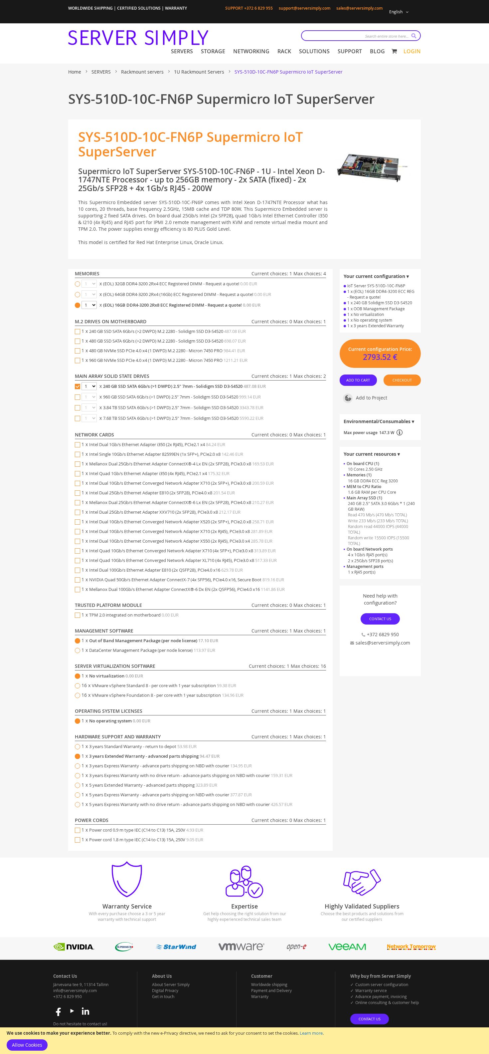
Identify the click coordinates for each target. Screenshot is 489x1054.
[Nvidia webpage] (74, 949)
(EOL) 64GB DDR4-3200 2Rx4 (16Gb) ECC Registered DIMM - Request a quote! (187, 294)
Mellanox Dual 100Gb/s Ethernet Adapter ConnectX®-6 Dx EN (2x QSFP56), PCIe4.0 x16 (187, 589)
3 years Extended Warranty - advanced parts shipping (154, 756)
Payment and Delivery (271, 990)
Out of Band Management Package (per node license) (153, 641)
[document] (244, 1041)
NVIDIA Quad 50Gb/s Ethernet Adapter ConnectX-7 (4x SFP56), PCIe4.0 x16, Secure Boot (186, 580)
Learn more (311, 1033)
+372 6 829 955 (258, 8)
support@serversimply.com (304, 8)
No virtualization (116, 676)
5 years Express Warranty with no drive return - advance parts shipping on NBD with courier (190, 804)
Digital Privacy (165, 990)
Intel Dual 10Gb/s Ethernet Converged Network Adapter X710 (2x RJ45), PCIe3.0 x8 (180, 531)
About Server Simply (171, 984)
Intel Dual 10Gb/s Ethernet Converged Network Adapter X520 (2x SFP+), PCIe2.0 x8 (181, 522)
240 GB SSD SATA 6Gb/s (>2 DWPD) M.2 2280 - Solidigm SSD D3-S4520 (167, 331)
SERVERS (101, 72)
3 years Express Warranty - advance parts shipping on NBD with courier (170, 766)
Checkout (402, 380)
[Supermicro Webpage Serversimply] (124, 949)
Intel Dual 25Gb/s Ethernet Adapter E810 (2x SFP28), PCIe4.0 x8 (162, 493)
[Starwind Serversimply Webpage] (175, 949)
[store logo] (138, 37)
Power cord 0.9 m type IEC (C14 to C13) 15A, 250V (146, 830)
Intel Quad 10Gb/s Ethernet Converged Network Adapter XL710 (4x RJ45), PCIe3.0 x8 (183, 560)
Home (75, 72)
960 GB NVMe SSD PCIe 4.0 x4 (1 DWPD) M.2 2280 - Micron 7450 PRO (168, 360)
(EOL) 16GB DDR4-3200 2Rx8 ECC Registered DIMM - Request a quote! (181, 305)
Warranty (259, 996)
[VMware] (241, 949)
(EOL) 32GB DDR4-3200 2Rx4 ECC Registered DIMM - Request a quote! (180, 284)
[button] (400, 12)
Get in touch (163, 996)
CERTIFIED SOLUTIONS (139, 8)
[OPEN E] (296, 949)
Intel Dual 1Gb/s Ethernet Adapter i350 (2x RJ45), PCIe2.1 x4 (157, 444)
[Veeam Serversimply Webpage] (347, 949)
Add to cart (358, 380)
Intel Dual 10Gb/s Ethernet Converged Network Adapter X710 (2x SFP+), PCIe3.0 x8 (181, 483)
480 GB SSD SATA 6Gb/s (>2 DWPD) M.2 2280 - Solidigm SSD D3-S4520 (167, 341)
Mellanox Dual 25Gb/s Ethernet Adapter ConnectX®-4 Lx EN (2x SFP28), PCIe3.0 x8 (181, 464)
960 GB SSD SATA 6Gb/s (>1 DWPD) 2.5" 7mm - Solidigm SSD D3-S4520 (182, 397)
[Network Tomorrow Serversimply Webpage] (411, 949)
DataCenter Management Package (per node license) (152, 650)
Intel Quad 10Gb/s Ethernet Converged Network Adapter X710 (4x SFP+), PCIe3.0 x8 (182, 551)
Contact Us (380, 618)
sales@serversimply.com (359, 8)
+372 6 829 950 (67, 996)
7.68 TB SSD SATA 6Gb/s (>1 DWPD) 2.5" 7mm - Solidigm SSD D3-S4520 (183, 418)
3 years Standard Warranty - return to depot (143, 746)
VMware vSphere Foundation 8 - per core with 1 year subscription (168, 695)
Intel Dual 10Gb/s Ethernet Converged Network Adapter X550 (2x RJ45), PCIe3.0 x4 (180, 541)
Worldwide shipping (269, 984)
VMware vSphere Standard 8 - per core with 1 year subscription (164, 685)
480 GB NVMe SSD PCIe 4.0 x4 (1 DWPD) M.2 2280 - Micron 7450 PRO (167, 351)
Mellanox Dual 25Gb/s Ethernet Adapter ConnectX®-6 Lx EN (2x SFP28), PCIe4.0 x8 (181, 502)
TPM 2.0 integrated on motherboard (134, 615)
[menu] (278, 51)
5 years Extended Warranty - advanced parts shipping (153, 785)
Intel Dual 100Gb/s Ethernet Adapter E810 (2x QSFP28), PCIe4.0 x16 (166, 570)
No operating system (119, 721)
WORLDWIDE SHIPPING (90, 8)
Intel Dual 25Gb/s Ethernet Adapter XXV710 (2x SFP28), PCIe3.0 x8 (165, 512)
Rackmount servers (143, 72)
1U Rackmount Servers (200, 72)
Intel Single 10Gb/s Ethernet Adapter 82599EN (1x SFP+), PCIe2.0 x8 (166, 454)
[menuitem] (182, 51)
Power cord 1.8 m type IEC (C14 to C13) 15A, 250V (146, 840)
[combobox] (361, 35)
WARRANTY (176, 8)
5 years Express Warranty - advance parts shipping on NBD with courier (170, 795)
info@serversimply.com (75, 990)
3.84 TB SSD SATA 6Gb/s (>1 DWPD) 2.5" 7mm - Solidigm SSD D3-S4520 (183, 407)
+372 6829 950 (383, 634)
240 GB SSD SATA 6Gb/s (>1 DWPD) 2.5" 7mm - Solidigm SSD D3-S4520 (184, 386)
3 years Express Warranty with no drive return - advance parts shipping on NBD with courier (190, 775)
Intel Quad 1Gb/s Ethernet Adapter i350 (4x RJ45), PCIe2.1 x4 (159, 473)
